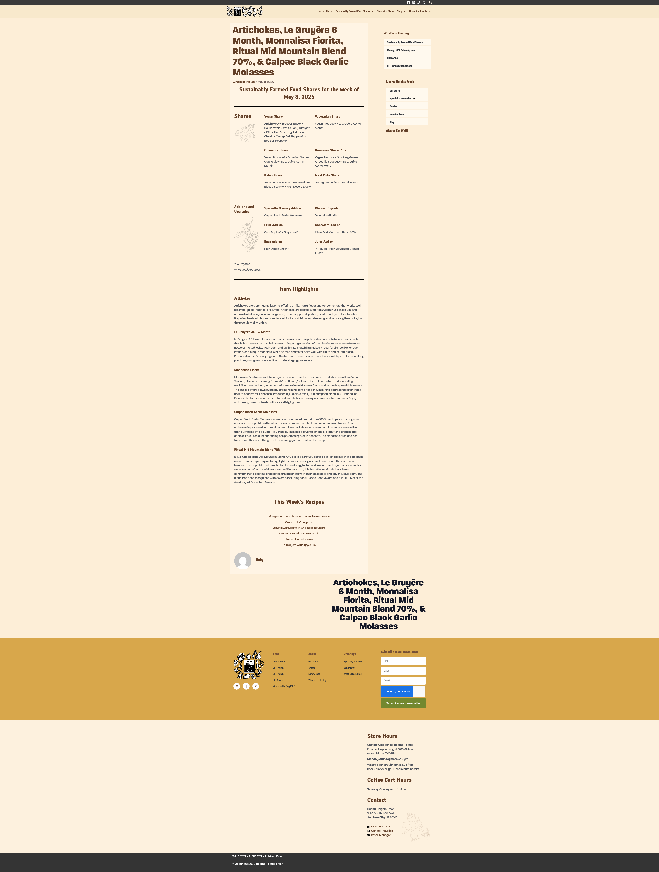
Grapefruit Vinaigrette (299, 522)
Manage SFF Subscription (401, 50)
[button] (430, 3)
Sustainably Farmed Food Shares (405, 42)
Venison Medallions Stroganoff (299, 533)
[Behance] (424, 2)
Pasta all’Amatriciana (299, 539)
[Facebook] (408, 2)
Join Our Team (397, 114)
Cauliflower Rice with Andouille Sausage (299, 528)
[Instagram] (413, 2)
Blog (392, 122)
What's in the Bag (244, 82)
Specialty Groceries (400, 98)
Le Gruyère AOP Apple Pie (299, 545)
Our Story (395, 91)
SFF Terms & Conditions (399, 66)
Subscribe (392, 58)
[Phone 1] (418, 2)
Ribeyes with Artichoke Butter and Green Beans (299, 516)
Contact (394, 106)
